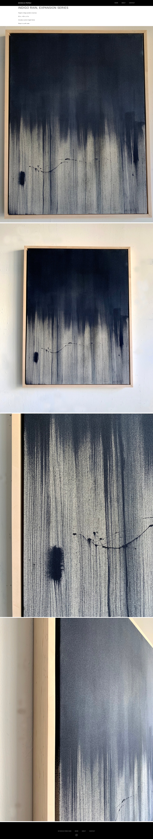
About (124, 3)
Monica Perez (24, 3)
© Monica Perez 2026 (64, 831)
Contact (132, 3)
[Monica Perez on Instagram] (76, 835)
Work (116, 3)
